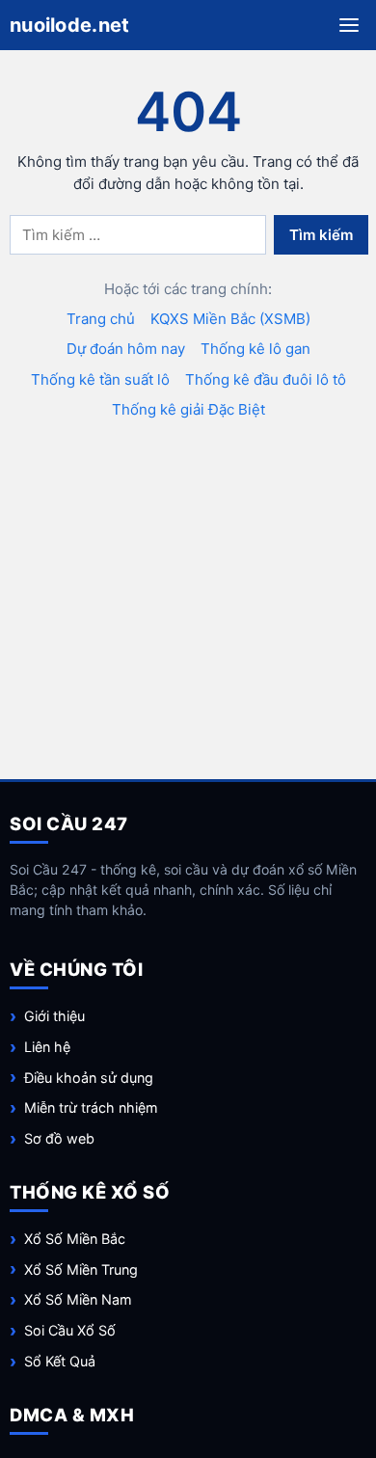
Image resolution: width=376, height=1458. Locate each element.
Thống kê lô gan (255, 348)
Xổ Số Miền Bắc (74, 1238)
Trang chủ (101, 319)
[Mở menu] (349, 25)
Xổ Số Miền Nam (78, 1299)
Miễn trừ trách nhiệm (91, 1107)
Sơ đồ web (59, 1138)
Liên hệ (47, 1047)
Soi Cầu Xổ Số (70, 1330)
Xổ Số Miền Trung (81, 1269)
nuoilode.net (70, 25)
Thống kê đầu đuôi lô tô (265, 379)
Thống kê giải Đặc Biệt (188, 409)
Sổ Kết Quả (59, 1361)
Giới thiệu (54, 1016)
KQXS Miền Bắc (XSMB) (230, 319)
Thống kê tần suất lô (100, 379)
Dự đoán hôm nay (126, 348)
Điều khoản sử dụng (88, 1077)
